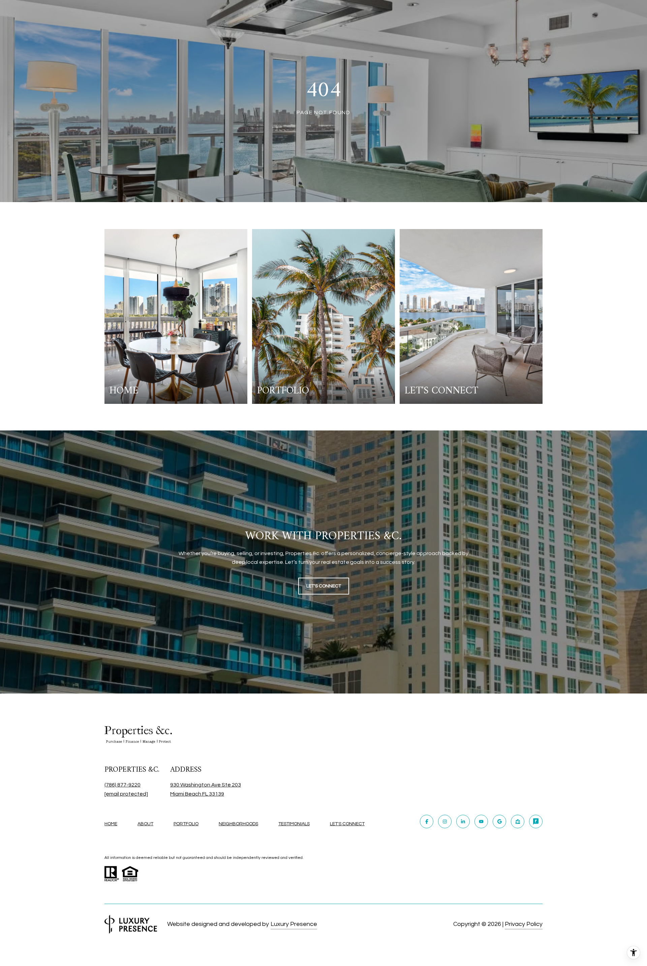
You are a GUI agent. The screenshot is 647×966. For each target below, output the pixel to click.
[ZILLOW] (517, 821)
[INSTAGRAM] (445, 821)
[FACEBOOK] (426, 821)
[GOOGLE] (499, 821)
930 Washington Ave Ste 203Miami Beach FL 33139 (205, 789)
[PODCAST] (536, 821)
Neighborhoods (238, 824)
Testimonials (294, 824)
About (145, 824)
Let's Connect (347, 824)
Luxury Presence (294, 924)
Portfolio (186, 824)
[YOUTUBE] (481, 821)
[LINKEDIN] (463, 821)
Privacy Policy (524, 924)
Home (110, 824)
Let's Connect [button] (323, 586)
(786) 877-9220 (122, 784)
